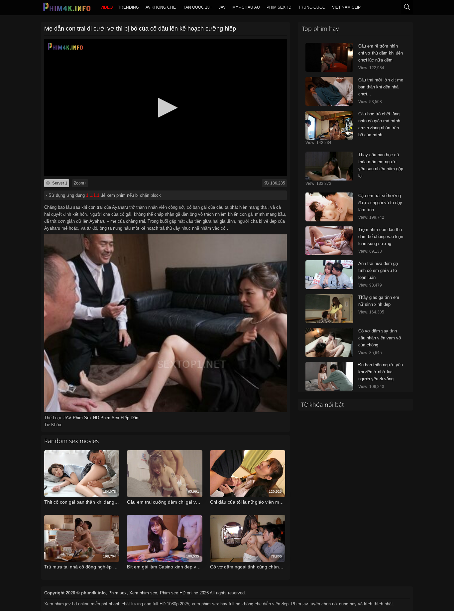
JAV (222, 7)
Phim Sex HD (86, 417)
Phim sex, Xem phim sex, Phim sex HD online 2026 (158, 592)
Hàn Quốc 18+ (197, 7)
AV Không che (161, 7)
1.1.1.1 (92, 195)
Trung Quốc (311, 7)
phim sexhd (279, 7)
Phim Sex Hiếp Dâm (120, 417)
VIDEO (106, 7)
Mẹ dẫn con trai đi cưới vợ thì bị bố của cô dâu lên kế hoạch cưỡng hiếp (140, 28)
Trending (128, 7)
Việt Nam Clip (346, 7)
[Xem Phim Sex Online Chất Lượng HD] (67, 8)
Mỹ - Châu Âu (246, 7)
